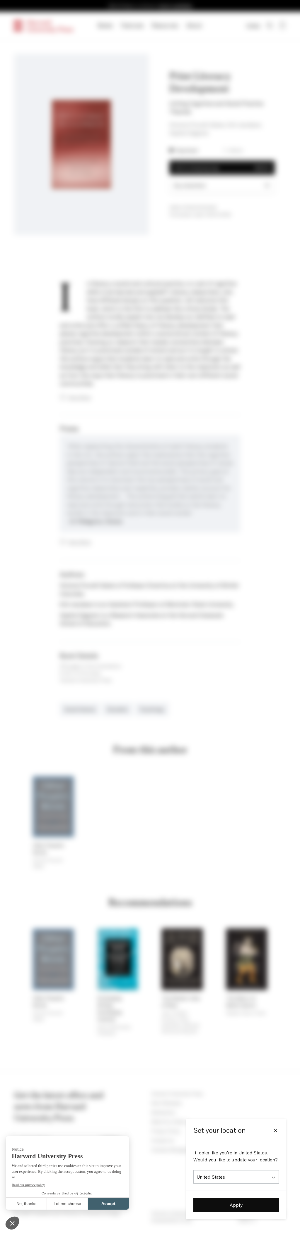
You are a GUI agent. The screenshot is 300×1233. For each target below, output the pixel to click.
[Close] (275, 1130)
